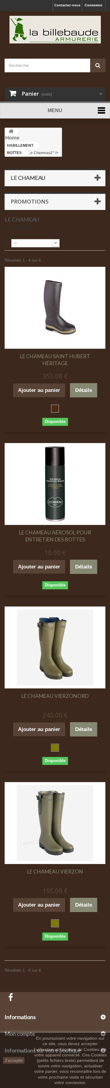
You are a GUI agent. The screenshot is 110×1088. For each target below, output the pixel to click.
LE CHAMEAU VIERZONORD (55, 696)
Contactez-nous (67, 5)
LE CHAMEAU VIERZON (55, 871)
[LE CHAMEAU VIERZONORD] (55, 647)
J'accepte (14, 1060)
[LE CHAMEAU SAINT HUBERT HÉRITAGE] (55, 308)
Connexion (93, 5)
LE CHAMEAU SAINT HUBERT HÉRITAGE (55, 359)
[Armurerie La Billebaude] (55, 29)
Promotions (30, 201)
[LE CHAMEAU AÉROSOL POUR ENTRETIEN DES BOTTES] (55, 484)
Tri (7, 242)
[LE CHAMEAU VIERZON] (55, 823)
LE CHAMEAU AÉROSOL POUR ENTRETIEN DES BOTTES (55, 536)
